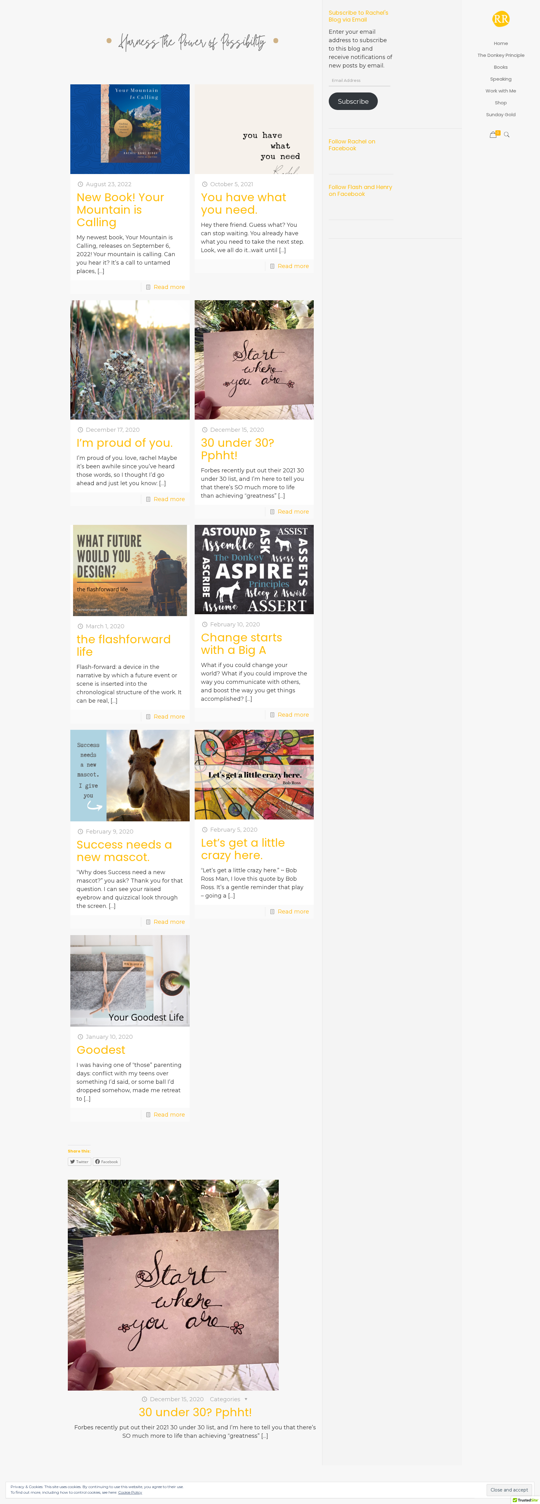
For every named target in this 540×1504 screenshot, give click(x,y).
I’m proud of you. (125, 443)
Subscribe (353, 101)
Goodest (101, 1050)
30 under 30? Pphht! (237, 449)
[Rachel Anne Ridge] (501, 19)
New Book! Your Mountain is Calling (120, 209)
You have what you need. (243, 203)
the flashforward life (124, 645)
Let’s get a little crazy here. (243, 849)
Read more (169, 287)
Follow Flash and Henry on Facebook (360, 190)
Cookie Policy (130, 1492)
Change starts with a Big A (241, 644)
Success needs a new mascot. (124, 851)
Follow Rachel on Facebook (352, 144)
